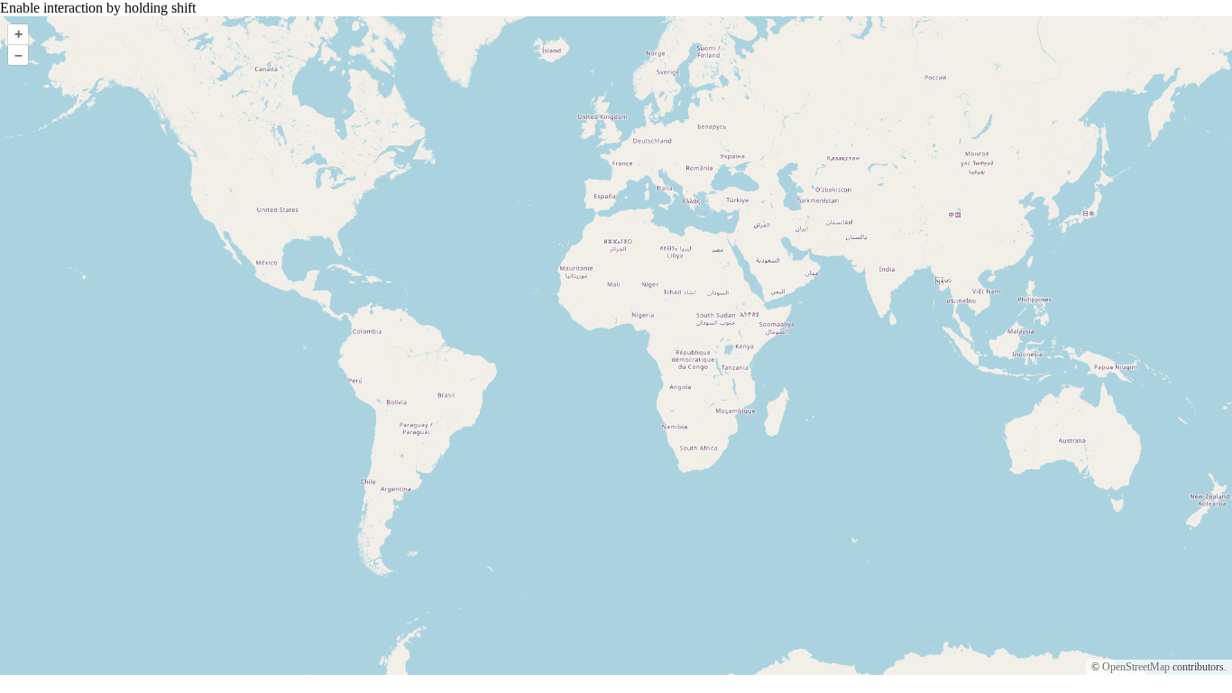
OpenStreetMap (1136, 667)
